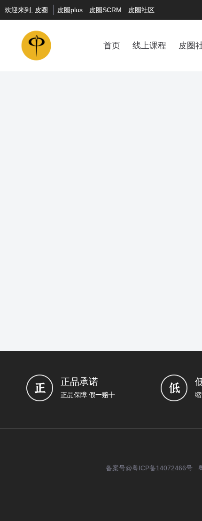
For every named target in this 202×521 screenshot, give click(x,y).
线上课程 (149, 45)
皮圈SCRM (105, 10)
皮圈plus (70, 10)
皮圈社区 (141, 10)
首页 (111, 45)
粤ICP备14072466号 (162, 468)
